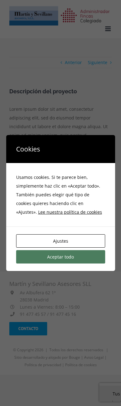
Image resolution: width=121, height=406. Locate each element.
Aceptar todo (60, 257)
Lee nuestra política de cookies (70, 212)
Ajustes (60, 241)
